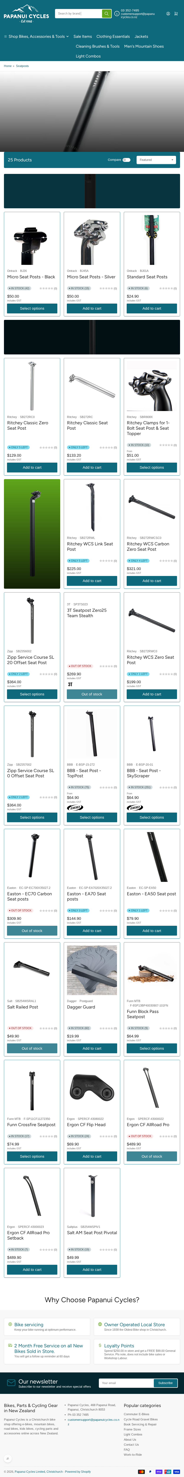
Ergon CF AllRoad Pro (148, 1124)
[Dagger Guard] (92, 970)
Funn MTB (133, 1001)
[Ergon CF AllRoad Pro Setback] (32, 1196)
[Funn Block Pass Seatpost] (152, 970)
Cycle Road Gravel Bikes (141, 1419)
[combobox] (83, 13)
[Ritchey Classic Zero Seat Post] (32, 386)
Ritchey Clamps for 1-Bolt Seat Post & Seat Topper (148, 428)
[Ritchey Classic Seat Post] (92, 386)
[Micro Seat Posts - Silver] (92, 240)
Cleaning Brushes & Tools (97, 46)
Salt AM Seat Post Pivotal (92, 1232)
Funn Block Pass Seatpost (143, 1014)
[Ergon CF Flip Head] (92, 1088)
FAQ (127, 1449)
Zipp (10, 651)
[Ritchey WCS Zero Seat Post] (152, 620)
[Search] (106, 14)
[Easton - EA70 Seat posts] (92, 857)
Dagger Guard (81, 1007)
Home (8, 66)
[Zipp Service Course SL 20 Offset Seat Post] (32, 620)
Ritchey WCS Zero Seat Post (150, 659)
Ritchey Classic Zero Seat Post (27, 425)
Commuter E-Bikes (136, 1414)
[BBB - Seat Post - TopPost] (92, 734)
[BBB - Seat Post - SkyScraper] (152, 734)
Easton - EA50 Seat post (151, 893)
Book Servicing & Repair (140, 1424)
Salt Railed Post (22, 1007)
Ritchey (12, 417)
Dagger (72, 1001)
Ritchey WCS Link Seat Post (90, 546)
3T (68, 604)
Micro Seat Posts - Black (31, 276)
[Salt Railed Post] (32, 970)
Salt (9, 1001)
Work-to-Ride (133, 1454)
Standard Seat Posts (147, 276)
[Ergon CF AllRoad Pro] (152, 1088)
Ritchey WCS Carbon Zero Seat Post (148, 546)
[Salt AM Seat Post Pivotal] (92, 1196)
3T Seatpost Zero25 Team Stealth (87, 612)
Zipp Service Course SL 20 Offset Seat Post (30, 659)
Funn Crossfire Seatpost (31, 1124)
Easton (11, 887)
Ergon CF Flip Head (86, 1124)
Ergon (71, 1118)
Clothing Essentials (113, 36)
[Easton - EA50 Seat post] (152, 857)
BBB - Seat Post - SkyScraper (144, 773)
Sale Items (82, 36)
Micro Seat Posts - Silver (91, 276)
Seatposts (22, 66)
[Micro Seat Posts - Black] (32, 240)
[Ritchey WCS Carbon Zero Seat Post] (152, 507)
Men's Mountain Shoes (144, 46)
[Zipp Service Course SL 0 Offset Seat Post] (32, 734)
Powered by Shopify (78, 1471)
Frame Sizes (132, 1429)
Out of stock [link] (32, 931)
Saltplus (72, 1226)
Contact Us (131, 1444)
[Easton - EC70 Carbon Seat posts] (32, 857)
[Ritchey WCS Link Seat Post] (92, 507)
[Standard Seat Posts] (152, 240)
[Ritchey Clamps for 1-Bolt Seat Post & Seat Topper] (152, 386)
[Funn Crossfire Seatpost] (32, 1088)
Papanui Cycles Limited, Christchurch (39, 1471)
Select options (32, 308)
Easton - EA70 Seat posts (86, 896)
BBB (70, 764)
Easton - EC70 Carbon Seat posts (29, 896)
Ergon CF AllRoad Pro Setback (28, 1235)
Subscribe (165, 1383)
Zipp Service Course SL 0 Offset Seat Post (30, 773)
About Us (130, 1439)
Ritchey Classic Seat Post (87, 425)
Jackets (141, 36)
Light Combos (88, 56)
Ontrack (12, 270)
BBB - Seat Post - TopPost (84, 773)
